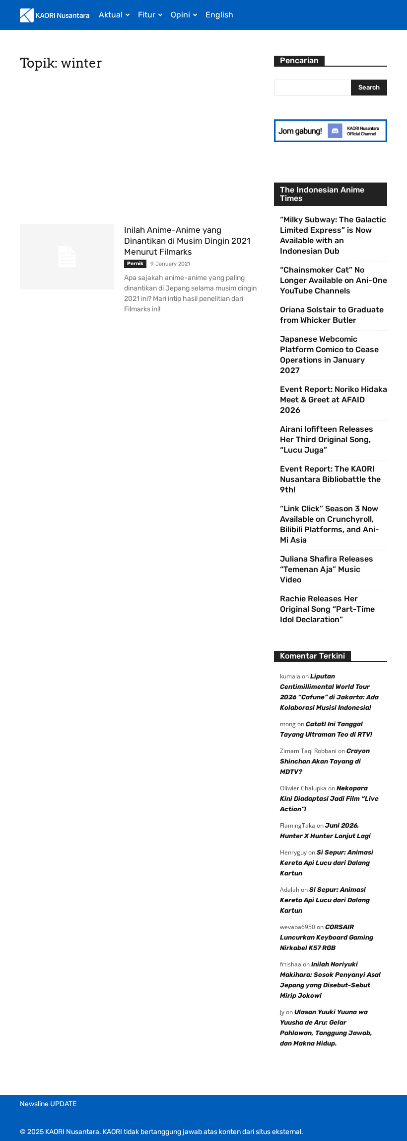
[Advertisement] (140, 150)
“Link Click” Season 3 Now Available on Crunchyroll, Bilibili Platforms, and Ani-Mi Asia (329, 524)
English (219, 14)
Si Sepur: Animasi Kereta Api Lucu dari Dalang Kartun (326, 863)
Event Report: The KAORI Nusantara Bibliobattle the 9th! (330, 479)
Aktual (111, 14)
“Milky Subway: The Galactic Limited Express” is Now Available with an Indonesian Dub (333, 235)
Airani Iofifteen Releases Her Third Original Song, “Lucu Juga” (326, 439)
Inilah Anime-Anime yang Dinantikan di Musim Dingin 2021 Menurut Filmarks (187, 241)
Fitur (146, 14)
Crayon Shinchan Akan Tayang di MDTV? (325, 761)
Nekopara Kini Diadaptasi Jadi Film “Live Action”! (329, 798)
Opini (180, 14)
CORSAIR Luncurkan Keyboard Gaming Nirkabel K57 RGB (326, 937)
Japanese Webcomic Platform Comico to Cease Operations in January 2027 (329, 354)
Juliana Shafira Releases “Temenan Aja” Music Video (326, 569)
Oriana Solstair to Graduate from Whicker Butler (332, 315)
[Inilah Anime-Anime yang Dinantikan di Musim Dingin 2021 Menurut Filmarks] (67, 256)
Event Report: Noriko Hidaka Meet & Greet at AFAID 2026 (333, 399)
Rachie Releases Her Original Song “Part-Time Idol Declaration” (327, 609)
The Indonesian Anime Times (322, 194)
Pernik (135, 264)
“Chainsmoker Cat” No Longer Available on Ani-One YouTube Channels (333, 280)
